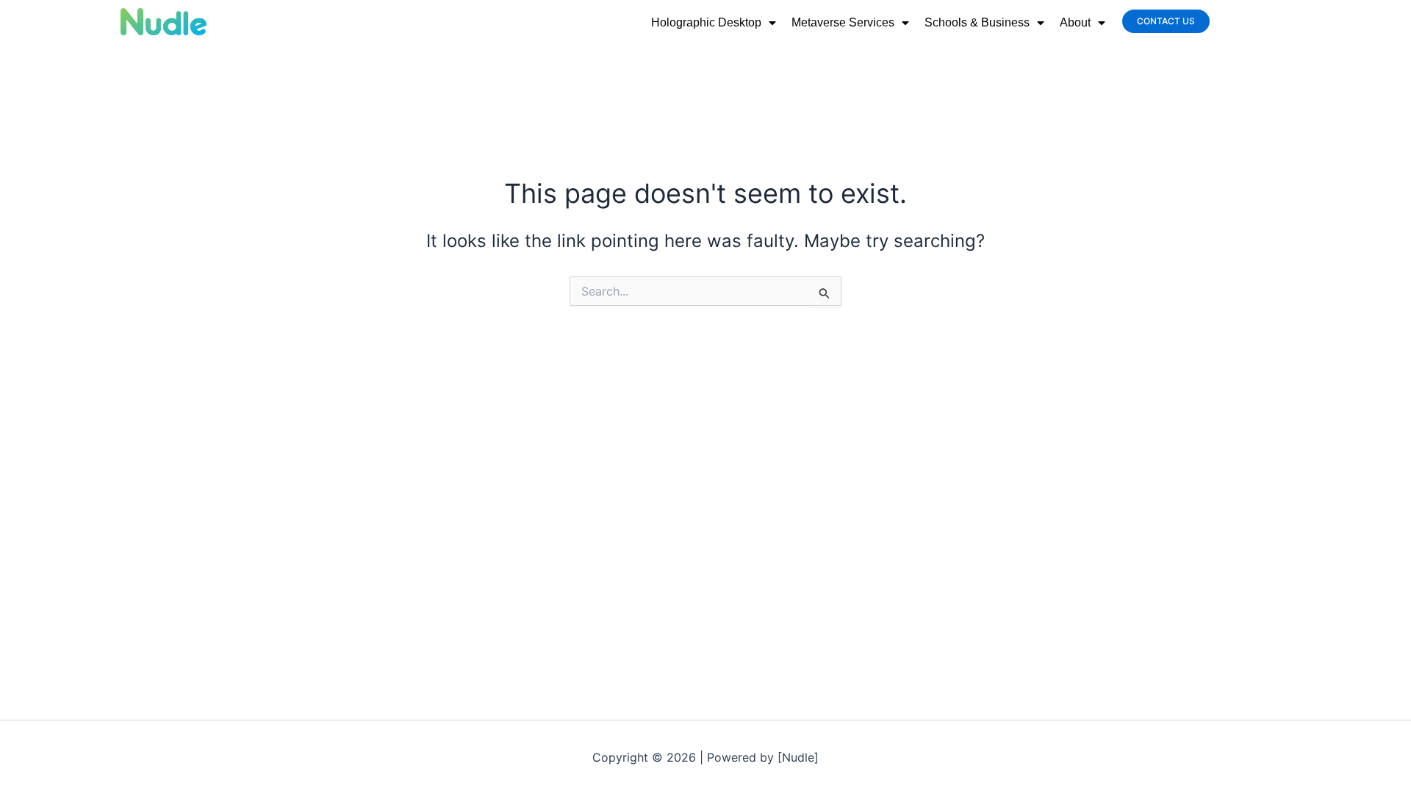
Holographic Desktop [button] (706, 22)
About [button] (1075, 22)
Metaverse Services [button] (842, 22)
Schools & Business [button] (977, 22)
